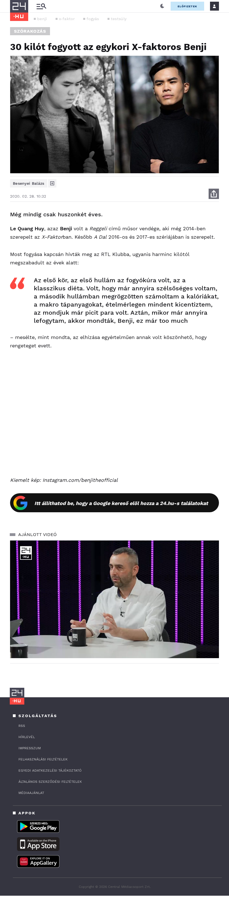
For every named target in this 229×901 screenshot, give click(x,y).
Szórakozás (30, 31)
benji (42, 18)
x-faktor (67, 18)
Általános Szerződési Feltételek (50, 782)
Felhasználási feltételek (43, 759)
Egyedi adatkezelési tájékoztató (50, 770)
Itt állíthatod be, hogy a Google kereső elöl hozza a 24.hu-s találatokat (121, 503)
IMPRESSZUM (29, 748)
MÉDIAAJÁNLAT (31, 793)
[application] (114, 599)
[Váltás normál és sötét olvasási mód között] (162, 6)
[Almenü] (41, 6)
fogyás (93, 18)
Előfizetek (187, 6)
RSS (21, 726)
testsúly (119, 18)
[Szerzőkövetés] (52, 183)
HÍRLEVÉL (26, 737)
